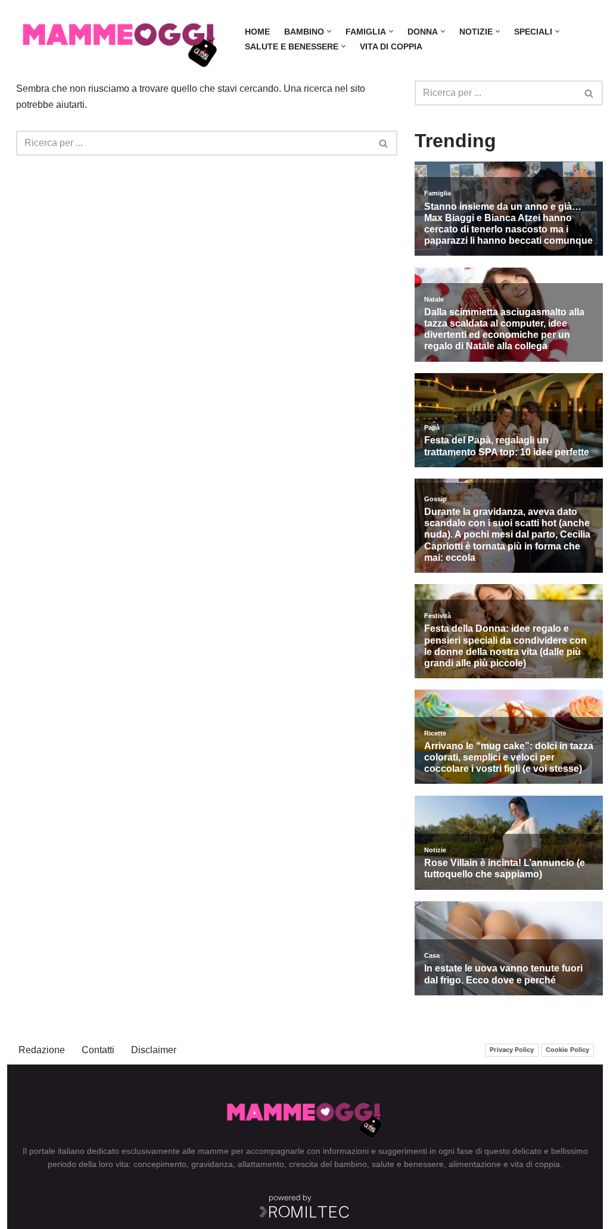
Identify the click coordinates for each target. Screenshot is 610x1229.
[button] (329, 31)
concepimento (159, 1164)
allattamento (261, 1164)
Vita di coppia (391, 46)
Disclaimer (153, 1050)
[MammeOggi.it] (120, 39)
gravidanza (212, 1164)
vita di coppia (535, 1164)
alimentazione (475, 1164)
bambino (350, 1164)
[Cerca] (384, 143)
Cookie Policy (567, 1049)
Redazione (41, 1050)
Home (257, 31)
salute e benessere (408, 1164)
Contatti (98, 1050)
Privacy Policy (512, 1049)
